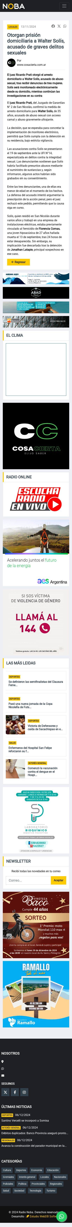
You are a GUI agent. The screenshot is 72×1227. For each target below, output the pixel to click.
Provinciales (38, 1183)
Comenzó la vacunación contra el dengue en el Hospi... (42, 771)
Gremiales (8, 1177)
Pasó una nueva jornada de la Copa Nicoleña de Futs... (30, 705)
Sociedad (19, 1190)
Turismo (50, 1190)
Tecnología (35, 1190)
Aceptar (58, 880)
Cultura (7, 1170)
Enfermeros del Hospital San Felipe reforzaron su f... (30, 749)
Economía (36, 1170)
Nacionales (60, 1177)
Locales (13, 27)
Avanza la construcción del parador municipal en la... (34, 1145)
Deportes (14, 677)
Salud (12, 743)
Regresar (20, 262)
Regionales (8, 1140)
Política (22, 1183)
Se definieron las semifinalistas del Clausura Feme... (36, 683)
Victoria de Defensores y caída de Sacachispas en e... (45, 727)
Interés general (37, 763)
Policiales (8, 1183)
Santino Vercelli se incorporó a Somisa (25, 1120)
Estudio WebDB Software (45, 1216)
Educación (53, 1170)
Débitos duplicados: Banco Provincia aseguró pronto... (34, 1133)
